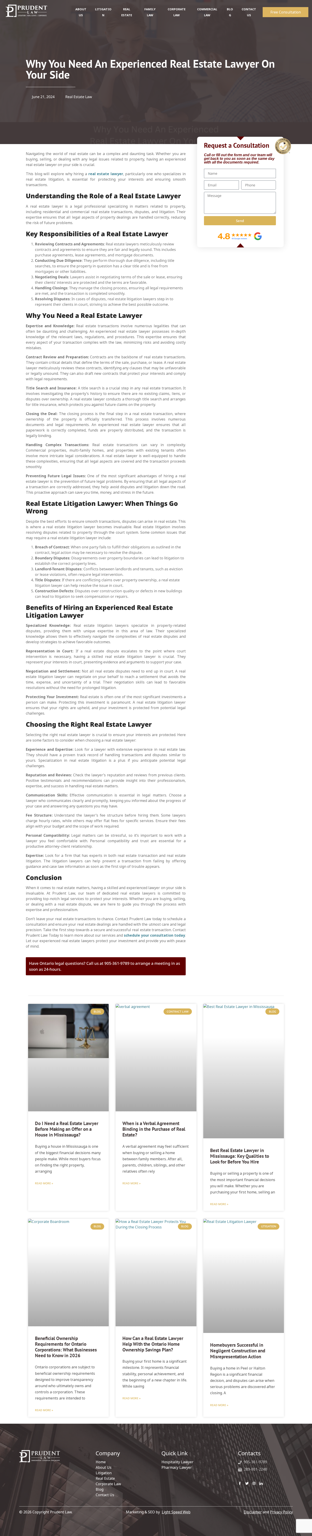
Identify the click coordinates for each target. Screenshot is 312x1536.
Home (101, 1462)
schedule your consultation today (154, 935)
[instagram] (254, 1483)
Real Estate (105, 1478)
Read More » (44, 1183)
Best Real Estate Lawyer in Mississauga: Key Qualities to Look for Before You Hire (239, 1156)
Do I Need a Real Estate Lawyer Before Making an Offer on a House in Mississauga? (66, 1129)
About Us (103, 1467)
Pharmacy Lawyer (176, 1467)
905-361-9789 (255, 1462)
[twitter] (247, 1483)
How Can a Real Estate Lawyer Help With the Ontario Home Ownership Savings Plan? (152, 1344)
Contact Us (105, 1495)
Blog (99, 1489)
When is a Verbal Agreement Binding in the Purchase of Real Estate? (153, 1129)
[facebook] (240, 1483)
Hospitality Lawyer (177, 1462)
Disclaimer (253, 1512)
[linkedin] (261, 1483)
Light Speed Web (176, 1512)
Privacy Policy (281, 1512)
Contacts (249, 1453)
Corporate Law (108, 1484)
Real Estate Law (78, 96)
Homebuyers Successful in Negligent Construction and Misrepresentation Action (237, 1350)
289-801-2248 (255, 1469)
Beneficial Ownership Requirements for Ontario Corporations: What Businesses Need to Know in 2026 (66, 1347)
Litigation (104, 1473)
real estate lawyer (105, 174)
